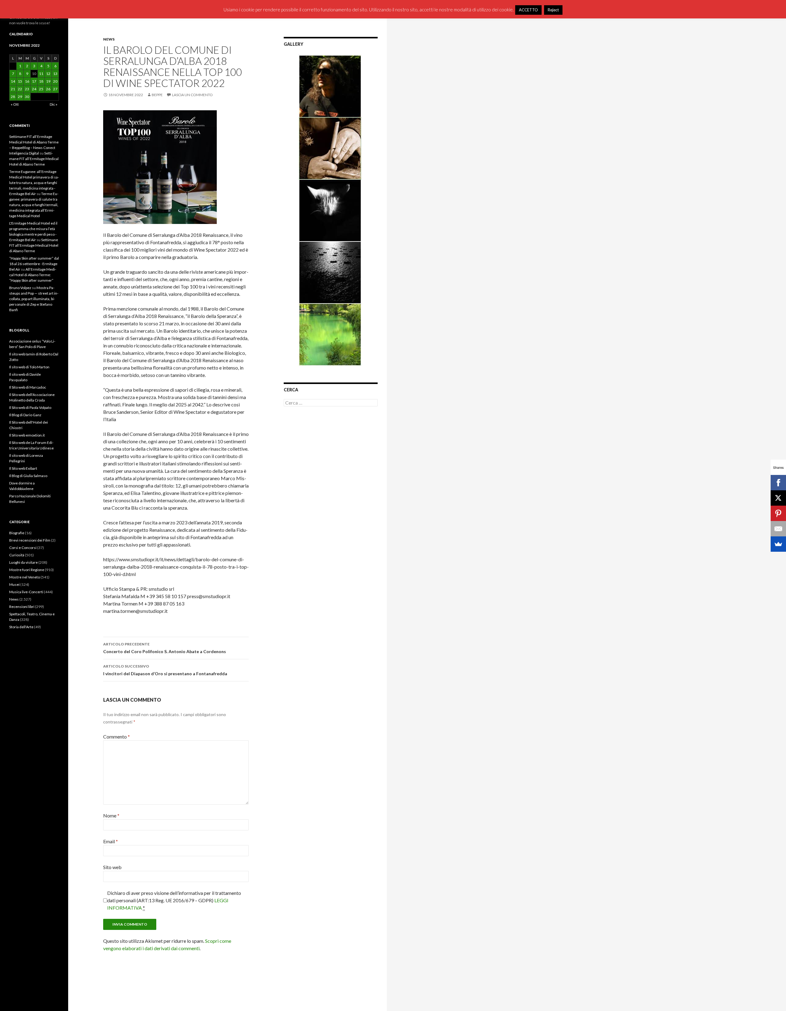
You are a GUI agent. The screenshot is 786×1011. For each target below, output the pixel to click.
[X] (778, 498)
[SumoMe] (778, 544)
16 (27, 81)
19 (48, 81)
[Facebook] (778, 482)
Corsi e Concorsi (23, 547)
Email (110, 841)
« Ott (15, 104)
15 (20, 81)
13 (55, 73)
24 (34, 89)
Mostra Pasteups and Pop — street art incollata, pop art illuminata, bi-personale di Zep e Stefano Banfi (33, 298)
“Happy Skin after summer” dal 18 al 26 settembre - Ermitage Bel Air (34, 264)
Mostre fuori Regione (26, 569)
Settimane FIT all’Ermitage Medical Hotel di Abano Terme (34, 159)
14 (13, 81)
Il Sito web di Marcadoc (27, 387)
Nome (111, 815)
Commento (116, 736)
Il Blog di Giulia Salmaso (28, 475)
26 (48, 89)
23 (27, 89)
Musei (14, 584)
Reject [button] (553, 9)
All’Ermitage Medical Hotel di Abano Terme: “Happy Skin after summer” (32, 275)
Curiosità (16, 555)
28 (13, 96)
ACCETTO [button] (528, 9)
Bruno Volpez (20, 287)
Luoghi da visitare (23, 562)
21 (13, 89)
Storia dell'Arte (21, 627)
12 (48, 73)
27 (55, 89)
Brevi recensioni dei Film (29, 540)
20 (55, 81)
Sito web (112, 867)
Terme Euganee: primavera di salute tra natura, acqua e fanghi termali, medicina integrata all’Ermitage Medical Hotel (33, 204)
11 (41, 73)
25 (41, 89)
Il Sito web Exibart (23, 468)
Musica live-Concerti (26, 592)
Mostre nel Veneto (24, 577)
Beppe (157, 94)
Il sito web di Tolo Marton (29, 367)
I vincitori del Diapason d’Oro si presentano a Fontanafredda (165, 670)
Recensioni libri (21, 606)
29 (20, 96)
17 (34, 81)
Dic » (53, 104)
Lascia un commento (192, 94)
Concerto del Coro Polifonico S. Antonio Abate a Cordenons (164, 648)
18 (41, 81)
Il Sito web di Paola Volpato (30, 407)
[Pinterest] (778, 513)
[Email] (778, 528)
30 (27, 96)
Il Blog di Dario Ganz (25, 415)
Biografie (16, 533)
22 (20, 89)
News (109, 39)
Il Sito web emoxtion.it (27, 435)
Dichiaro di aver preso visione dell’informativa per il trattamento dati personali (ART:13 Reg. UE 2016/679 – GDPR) (174, 900)
